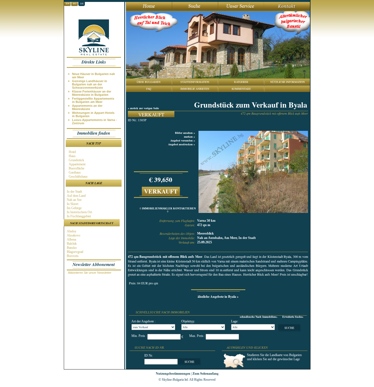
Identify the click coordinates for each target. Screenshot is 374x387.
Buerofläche (76, 168)
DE (82, 3)
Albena (71, 239)
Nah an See (74, 200)
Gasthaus (74, 172)
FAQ (148, 89)
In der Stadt (74, 192)
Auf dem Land (76, 196)
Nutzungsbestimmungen (173, 373)
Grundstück (76, 160)
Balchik (71, 244)
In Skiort (72, 204)
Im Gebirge (74, 208)
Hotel (72, 152)
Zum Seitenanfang (205, 373)
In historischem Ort (79, 212)
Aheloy (71, 231)
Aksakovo (73, 235)
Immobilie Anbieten (194, 89)
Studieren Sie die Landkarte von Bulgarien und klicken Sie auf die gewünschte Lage (274, 357)
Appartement (76, 164)
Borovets (72, 256)
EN (68, 3)
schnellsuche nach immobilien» (258, 317)
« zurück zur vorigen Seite (143, 108)
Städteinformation (194, 82)
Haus (72, 156)
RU (75, 3)
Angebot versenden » (182, 140)
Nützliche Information (287, 82)
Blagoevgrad (74, 252)
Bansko (71, 248)
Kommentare (241, 89)
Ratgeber (241, 82)
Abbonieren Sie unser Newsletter (89, 272)
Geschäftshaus (78, 176)
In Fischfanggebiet (78, 216)
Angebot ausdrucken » (181, 144)
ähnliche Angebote (218, 296)
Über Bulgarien (148, 82)
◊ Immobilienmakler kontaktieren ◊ (168, 210)
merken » (189, 136)
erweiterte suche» (292, 317)
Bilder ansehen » (185, 133)
